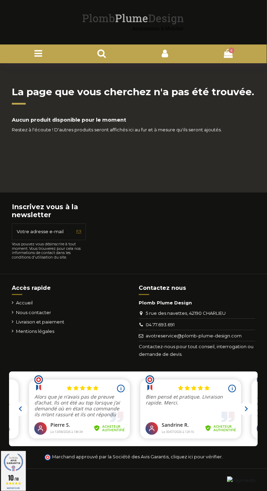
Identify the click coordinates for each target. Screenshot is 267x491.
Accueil (24, 302)
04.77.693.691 (160, 324)
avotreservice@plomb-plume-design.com (194, 335)
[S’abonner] (79, 232)
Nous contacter (33, 312)
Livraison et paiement (40, 322)
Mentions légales (35, 331)
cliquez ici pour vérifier (196, 456)
